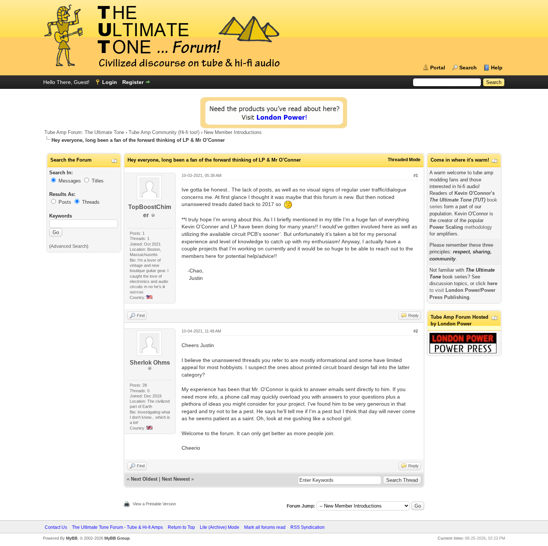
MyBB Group (117, 538)
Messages (70, 181)
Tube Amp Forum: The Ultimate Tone (84, 132)
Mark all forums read (265, 527)
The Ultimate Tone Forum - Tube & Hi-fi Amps (117, 527)
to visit (463, 290)
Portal (437, 68)
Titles (98, 181)
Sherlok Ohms (150, 362)
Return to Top (181, 527)
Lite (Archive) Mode (219, 527)
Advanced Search (69, 246)
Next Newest (176, 479)
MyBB (72, 538)
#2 (415, 331)
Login (109, 82)
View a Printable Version (154, 504)
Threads (91, 202)
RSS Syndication (307, 527)
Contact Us (56, 527)
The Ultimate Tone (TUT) (457, 200)
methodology (460, 227)
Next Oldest (144, 479)
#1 (415, 175)
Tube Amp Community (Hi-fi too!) (164, 132)
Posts (65, 202)
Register (133, 82)
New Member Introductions (233, 132)
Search (468, 68)
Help (497, 68)
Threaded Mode (404, 159)
